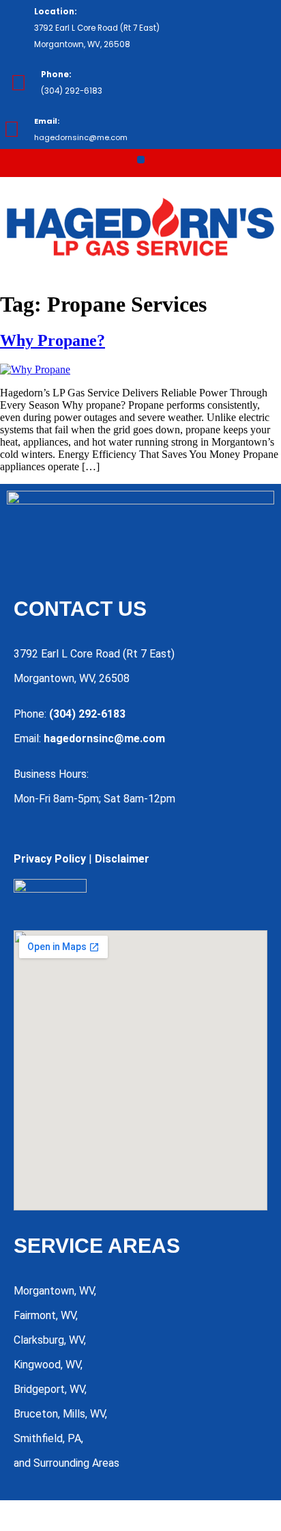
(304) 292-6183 (87, 713)
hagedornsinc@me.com (104, 738)
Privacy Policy (50, 858)
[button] (141, 159)
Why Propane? (52, 340)
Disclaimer (122, 858)
